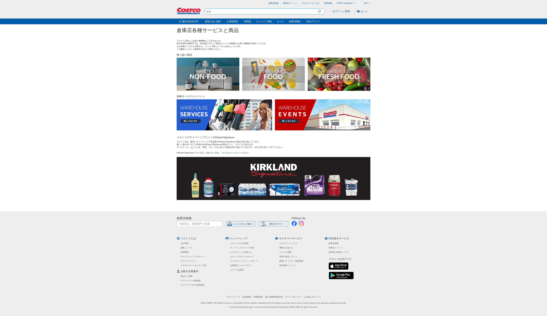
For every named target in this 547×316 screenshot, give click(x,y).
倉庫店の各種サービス (339, 252)
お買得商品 (232, 21)
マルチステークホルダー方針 (194, 265)
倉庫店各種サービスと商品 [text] (208, 30)
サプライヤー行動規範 (191, 280)
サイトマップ (233, 296)
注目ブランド (313, 21)
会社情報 (185, 243)
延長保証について (287, 265)
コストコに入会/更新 (239, 243)
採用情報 (185, 252)
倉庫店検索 (184, 218)
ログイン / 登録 (341, 11)
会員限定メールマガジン (241, 265)
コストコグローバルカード (242, 256)
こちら (224, 152)
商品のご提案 (187, 276)
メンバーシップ (239, 238)
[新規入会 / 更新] (221, 21)
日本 (366, 3)
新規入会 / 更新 (213, 21)
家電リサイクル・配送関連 (291, 261)
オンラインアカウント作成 (242, 247)
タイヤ (280, 21)
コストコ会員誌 (237, 269)
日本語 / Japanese (345, 3)
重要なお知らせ (286, 247)
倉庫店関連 (294, 21)
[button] (321, 11)
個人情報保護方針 (274, 296)
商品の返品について (288, 256)
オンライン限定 (264, 21)
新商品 (247, 21)
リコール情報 (285, 252)
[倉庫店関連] (300, 21)
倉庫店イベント (336, 247)
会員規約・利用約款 (252, 296)
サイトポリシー (293, 296)
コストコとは (188, 238)
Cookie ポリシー (312, 296)
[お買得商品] (238, 21)
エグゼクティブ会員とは (241, 252)
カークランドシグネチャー (193, 256)
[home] (189, 11)
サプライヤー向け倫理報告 (193, 285)
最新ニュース (187, 247)
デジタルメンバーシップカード (244, 261)
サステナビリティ (189, 261)
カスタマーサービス (290, 238)
